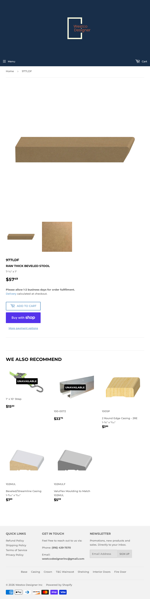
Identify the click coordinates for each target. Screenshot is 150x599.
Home (10, 71)
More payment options (23, 328)
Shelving (83, 571)
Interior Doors (102, 571)
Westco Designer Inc (28, 584)
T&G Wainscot (65, 571)
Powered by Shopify (59, 584)
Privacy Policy (14, 554)
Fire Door (120, 571)
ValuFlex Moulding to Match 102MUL (72, 492)
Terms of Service (16, 550)
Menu (11, 61)
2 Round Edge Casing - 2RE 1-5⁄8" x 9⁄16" (120, 419)
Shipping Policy (16, 545)
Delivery (11, 293)
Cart (144, 61)
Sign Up (124, 553)
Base (24, 571)
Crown (48, 571)
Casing (35, 571)
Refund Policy (15, 540)
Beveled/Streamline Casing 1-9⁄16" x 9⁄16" (23, 492)
